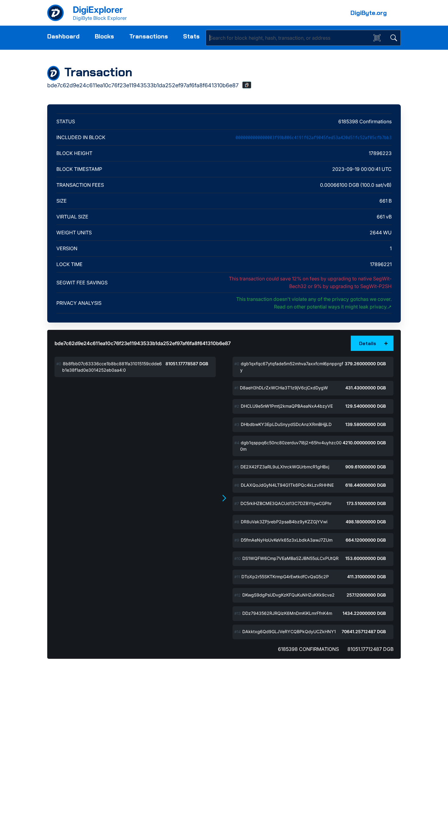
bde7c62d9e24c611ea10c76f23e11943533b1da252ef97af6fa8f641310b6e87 (143, 343)
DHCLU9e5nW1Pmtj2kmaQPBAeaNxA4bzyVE (287, 406)
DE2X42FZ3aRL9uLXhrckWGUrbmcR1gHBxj (284, 466)
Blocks (104, 36)
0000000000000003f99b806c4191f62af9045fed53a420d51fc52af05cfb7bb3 (314, 137)
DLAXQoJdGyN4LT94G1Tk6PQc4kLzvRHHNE (287, 485)
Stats (191, 36)
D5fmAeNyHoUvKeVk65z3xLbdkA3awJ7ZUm (286, 540)
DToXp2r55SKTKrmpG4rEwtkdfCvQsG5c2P (285, 576)
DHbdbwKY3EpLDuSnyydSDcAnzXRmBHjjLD (286, 424)
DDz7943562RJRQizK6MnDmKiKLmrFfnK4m (287, 613)
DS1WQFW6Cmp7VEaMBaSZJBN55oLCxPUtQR (290, 558)
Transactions (148, 36)
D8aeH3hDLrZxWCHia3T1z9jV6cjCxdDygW (284, 387)
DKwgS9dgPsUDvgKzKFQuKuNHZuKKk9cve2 (288, 594)
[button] (246, 84)
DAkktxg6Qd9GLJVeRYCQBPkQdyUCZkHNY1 (289, 631)
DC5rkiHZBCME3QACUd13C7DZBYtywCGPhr (286, 503)
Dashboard (63, 36)
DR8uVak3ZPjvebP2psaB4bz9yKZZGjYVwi (284, 521)
